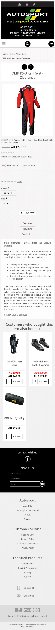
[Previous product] (24, 67)
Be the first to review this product (16, 157)
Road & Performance (27, 568)
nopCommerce (27, 627)
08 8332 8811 (30, 588)
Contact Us (29, 596)
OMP (19, 181)
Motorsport (27, 563)
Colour (4, 188)
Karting (27, 572)
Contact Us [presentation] (27, 234)
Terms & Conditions (27, 543)
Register (19, 4)
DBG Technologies (28, 625)
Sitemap (27, 519)
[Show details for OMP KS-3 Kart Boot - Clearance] (40, 344)
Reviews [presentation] (27, 228)
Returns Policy (27, 539)
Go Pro (27, 577)
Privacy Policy (27, 548)
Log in (27, 4)
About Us (27, 506)
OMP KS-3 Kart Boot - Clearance (40, 363)
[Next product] (31, 67)
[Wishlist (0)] (34, 4)
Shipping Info (27, 535)
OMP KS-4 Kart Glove (14, 363)
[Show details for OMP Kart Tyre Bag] (14, 399)
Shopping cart (51, 44)
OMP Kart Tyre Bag (14, 418)
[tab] (27, 223)
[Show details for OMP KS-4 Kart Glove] (14, 344)
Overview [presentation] (27, 223)
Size (3, 198)
